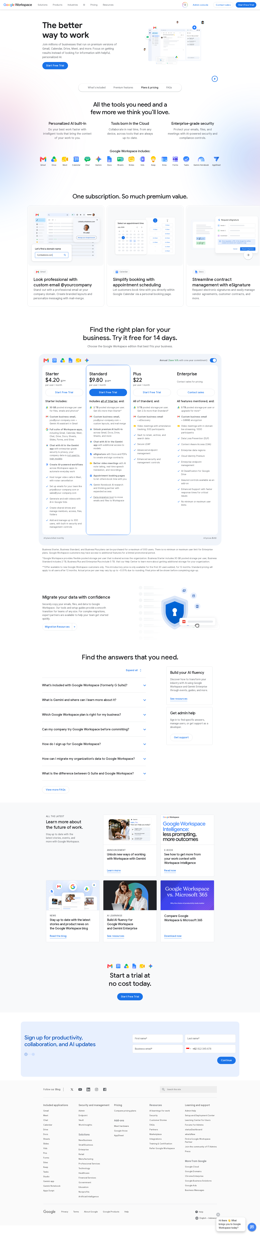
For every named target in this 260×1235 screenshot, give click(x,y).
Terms (76, 1211)
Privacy (64, 1211)
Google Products (111, 1211)
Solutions (43, 4)
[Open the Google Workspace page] (18, 5)
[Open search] (185, 5)
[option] (97, 87)
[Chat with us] (252, 1227)
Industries (73, 4)
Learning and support (197, 1105)
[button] (252, 1227)
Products (57, 4)
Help (126, 1211)
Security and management (94, 1105)
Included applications (55, 1105)
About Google (91, 1211)
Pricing (93, 4)
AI (84, 4)
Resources (108, 4)
